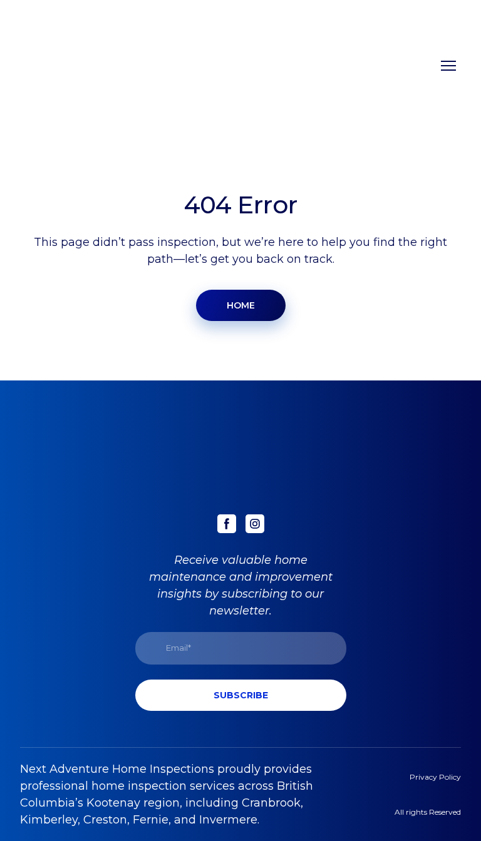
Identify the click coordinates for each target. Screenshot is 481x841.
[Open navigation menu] (448, 65)
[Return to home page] (73, 66)
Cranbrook (271, 803)
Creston (105, 820)
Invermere (228, 820)
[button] (241, 305)
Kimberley (49, 820)
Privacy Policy (435, 777)
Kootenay (113, 803)
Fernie (150, 820)
